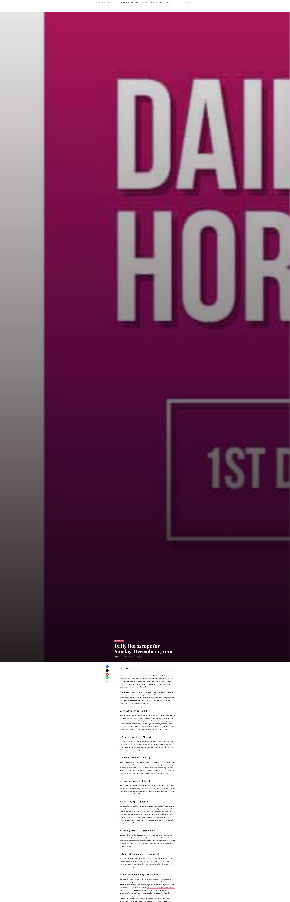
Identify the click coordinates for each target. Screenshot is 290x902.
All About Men (124, 2)
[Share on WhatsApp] (107, 677)
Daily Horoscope (119, 640)
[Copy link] (107, 681)
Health (152, 2)
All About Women (135, 2)
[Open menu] (99, 2)
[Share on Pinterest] (107, 674)
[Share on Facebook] (107, 666)
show (136, 669)
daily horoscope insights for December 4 (161, 887)
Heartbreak (144, 2)
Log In (189, 2)
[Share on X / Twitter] (107, 670)
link (147, 703)
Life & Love (158, 2)
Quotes (166, 2)
